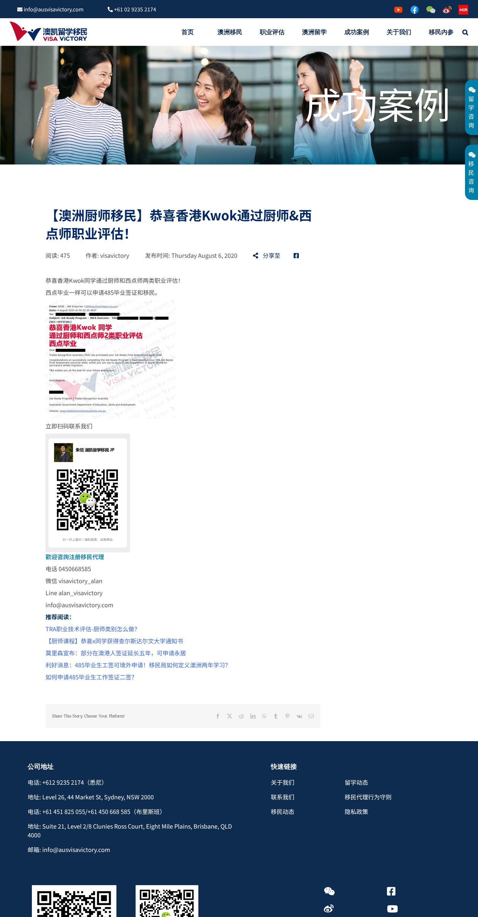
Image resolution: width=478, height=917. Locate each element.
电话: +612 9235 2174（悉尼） (67, 782)
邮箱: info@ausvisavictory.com (69, 849)
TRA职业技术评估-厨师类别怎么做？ (93, 628)
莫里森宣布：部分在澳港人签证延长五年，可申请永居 (116, 652)
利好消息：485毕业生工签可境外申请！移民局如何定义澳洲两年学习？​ (138, 665)
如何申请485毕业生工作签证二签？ (91, 677)
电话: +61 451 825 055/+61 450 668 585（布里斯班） (97, 811)
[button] (465, 32)
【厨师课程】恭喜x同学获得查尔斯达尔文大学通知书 (114, 640)
